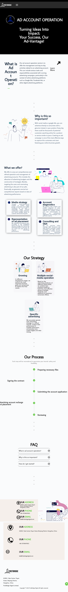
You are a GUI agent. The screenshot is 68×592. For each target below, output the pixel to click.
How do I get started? (26, 464)
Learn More (52, 69)
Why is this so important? (28, 457)
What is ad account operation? (30, 451)
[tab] (34, 450)
